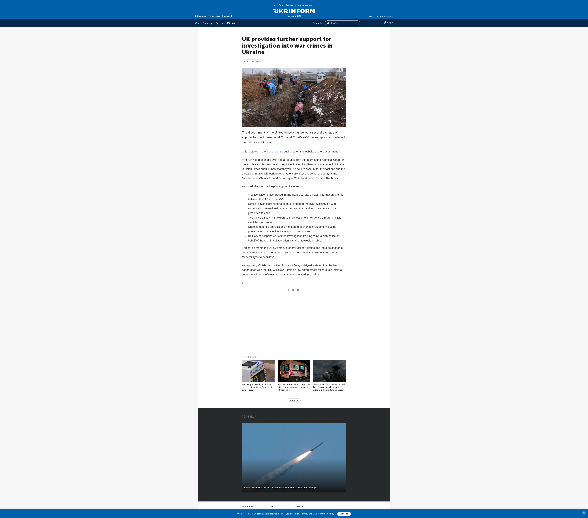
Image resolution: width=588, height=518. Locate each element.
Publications (248, 506)
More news (294, 401)
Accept (344, 513)
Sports (219, 23)
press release (275, 151)
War (197, 23)
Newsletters (214, 16)
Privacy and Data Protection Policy (317, 513)
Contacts (317, 23)
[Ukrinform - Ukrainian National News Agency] (294, 10)
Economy (207, 23)
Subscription (200, 16)
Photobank (227, 16)
